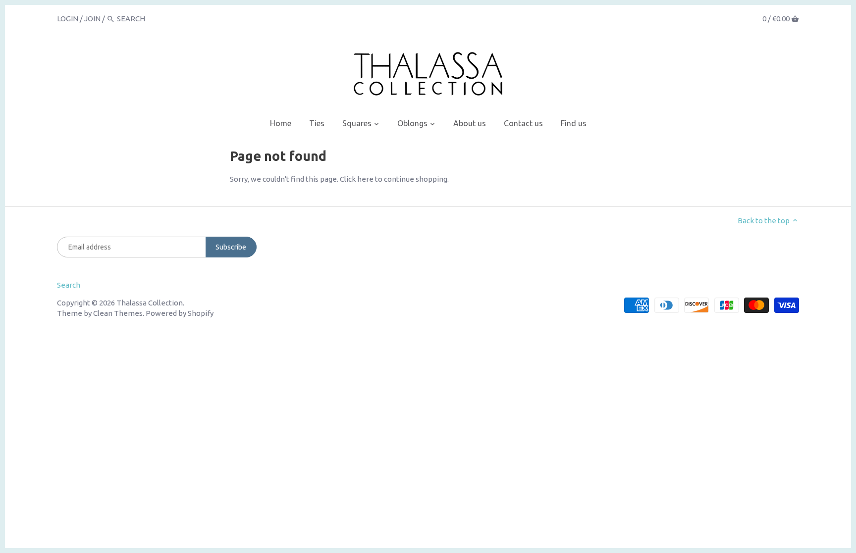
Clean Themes (118, 313)
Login (67, 18)
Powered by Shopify (180, 313)
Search (68, 285)
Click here (357, 179)
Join (92, 18)
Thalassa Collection (149, 303)
